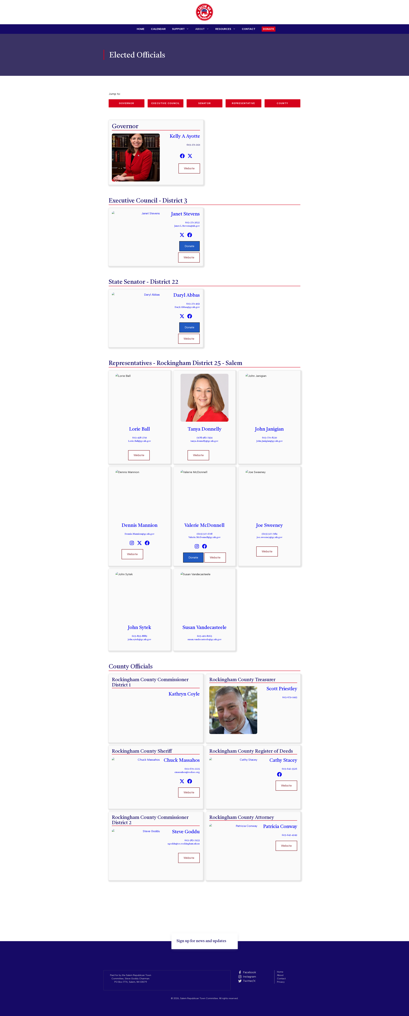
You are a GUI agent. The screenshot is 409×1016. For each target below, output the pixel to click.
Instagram (249, 976)
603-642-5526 (289, 769)
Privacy (281, 982)
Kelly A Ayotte (185, 136)
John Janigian (269, 429)
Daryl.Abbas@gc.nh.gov (187, 307)
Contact (248, 28)
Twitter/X (249, 981)
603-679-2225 (192, 769)
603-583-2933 (192, 840)
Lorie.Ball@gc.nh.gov (139, 441)
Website (189, 168)
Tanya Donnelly (204, 429)
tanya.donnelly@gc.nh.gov (204, 441)
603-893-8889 (139, 636)
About (200, 28)
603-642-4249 (289, 835)
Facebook (249, 972)
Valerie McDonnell (204, 525)
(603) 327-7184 (269, 534)
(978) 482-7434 (204, 438)
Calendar (158, 28)
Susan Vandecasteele (204, 627)
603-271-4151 (193, 304)
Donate (268, 28)
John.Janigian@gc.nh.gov (269, 441)
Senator (204, 103)
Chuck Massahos (182, 760)
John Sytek (139, 627)
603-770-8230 (269, 438)
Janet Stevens (185, 214)
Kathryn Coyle (184, 694)
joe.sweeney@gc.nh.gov (269, 537)
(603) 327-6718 (204, 534)
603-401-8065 (204, 636)
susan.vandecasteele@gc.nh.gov (204, 639)
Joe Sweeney (269, 525)
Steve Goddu (186, 832)
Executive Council (165, 103)
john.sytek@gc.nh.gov (139, 639)
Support (178, 28)
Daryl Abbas (186, 295)
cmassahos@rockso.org (187, 772)
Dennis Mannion (140, 525)
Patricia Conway (280, 826)
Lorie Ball (139, 429)
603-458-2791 (139, 438)
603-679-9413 (289, 697)
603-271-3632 (192, 223)
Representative (243, 103)
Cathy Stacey (283, 760)
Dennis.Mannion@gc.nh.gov (139, 534)
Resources (223, 28)
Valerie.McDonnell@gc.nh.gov (204, 537)
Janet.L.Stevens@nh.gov (187, 226)
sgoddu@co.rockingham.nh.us (184, 844)
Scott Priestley (281, 689)
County (282, 103)
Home (140, 28)
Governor (126, 103)
